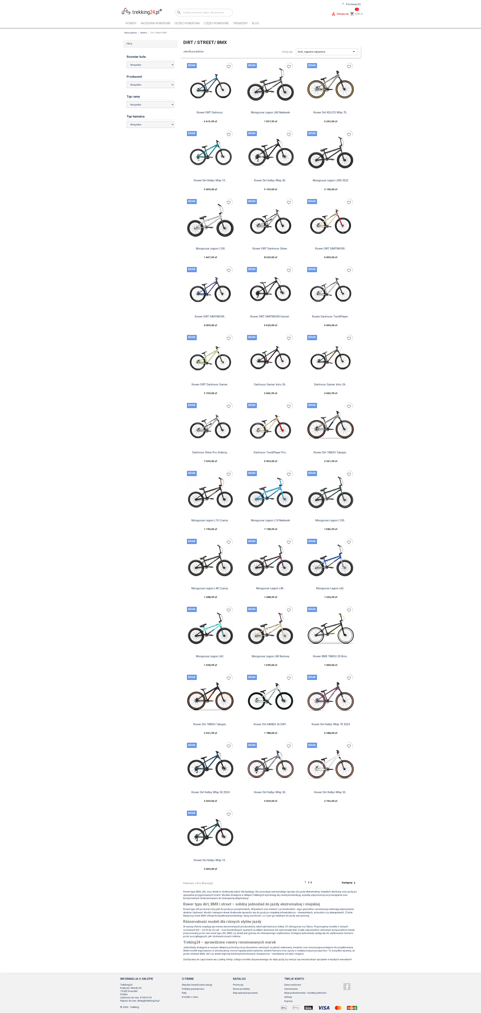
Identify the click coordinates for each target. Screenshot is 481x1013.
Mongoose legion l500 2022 (330, 180)
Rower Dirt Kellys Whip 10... (210, 860)
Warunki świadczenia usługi (197, 984)
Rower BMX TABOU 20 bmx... (330, 656)
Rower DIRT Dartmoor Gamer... (210, 384)
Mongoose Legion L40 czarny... (210, 588)
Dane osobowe (292, 984)
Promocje (238, 984)
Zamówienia (291, 988)
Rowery (131, 23)
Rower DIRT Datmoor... (210, 112)
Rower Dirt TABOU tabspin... (210, 724)
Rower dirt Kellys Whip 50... (270, 180)
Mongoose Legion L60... (330, 588)
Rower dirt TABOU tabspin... (331, 452)
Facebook (346, 986)
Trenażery (240, 23)
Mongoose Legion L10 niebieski (270, 520)
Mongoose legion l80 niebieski (270, 112)
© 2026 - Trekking (129, 1007)
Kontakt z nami (190, 997)
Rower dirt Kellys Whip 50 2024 (210, 792)
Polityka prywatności (193, 988)
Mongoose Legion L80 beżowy (270, 656)
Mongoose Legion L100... (330, 520)
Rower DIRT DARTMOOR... (330, 248)
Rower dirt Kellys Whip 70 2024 (331, 724)
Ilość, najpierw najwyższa (327, 51)
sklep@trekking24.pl (148, 1000)
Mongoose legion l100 (210, 248)
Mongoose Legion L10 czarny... (210, 520)
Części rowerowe (216, 23)
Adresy (288, 997)
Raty (184, 992)
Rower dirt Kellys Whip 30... (330, 792)
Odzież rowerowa (187, 23)
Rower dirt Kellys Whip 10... (210, 180)
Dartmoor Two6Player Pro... (270, 452)
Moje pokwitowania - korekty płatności (305, 992)
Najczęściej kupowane (245, 992)
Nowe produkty (241, 988)
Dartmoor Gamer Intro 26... (270, 384)
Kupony (288, 1001)
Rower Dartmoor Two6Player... (330, 316)
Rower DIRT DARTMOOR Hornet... (270, 316)
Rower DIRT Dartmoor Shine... (271, 248)
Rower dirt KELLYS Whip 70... (330, 112)
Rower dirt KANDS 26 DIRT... (270, 724)
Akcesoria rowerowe (156, 23)
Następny (349, 883)
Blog (255, 23)
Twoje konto (294, 979)
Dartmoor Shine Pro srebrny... (210, 452)
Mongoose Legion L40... (270, 588)
